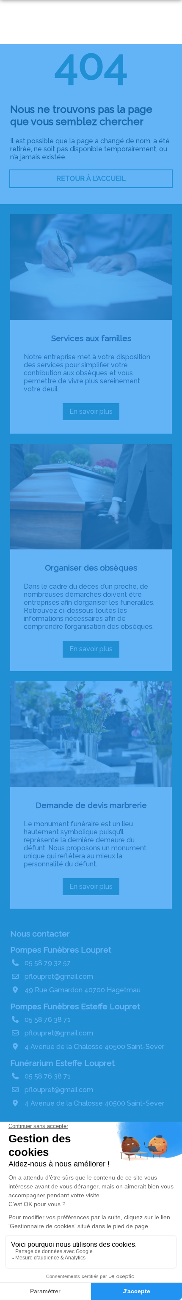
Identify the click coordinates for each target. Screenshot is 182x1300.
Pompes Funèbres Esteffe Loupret (75, 1006)
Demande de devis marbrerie (91, 805)
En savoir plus (93, 413)
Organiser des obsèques (91, 567)
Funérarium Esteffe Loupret (62, 1063)
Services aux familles (91, 338)
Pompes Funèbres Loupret (60, 949)
